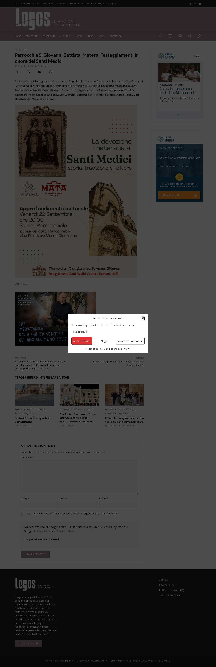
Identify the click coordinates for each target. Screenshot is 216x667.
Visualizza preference (130, 341)
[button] (143, 318)
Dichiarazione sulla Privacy (116, 348)
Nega (104, 341)
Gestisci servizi (80, 331)
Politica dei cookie (93, 348)
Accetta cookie (81, 341)
